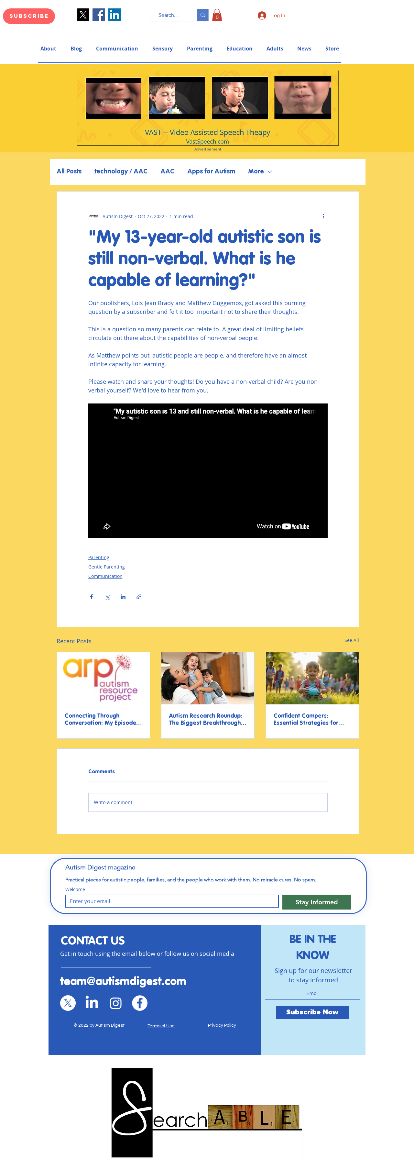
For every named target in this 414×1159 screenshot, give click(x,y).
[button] (217, 15)
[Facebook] (99, 14)
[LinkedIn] (114, 14)
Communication (105, 576)
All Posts (69, 172)
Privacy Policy (222, 1025)
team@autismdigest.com (123, 982)
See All (351, 640)
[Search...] (202, 15)
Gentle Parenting (106, 567)
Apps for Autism (211, 172)
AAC (167, 172)
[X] (68, 1003)
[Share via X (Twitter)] (107, 597)
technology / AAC (120, 172)
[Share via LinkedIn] (123, 597)
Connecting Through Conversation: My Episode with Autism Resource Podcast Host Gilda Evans (100, 720)
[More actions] (324, 216)
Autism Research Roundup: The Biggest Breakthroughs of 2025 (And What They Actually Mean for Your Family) (206, 720)
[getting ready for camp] (312, 678)
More (256, 172)
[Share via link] (139, 597)
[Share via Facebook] (91, 597)
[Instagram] (116, 1003)
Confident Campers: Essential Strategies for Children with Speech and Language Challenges (308, 720)
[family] (207, 678)
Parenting (98, 557)
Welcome (75, 889)
